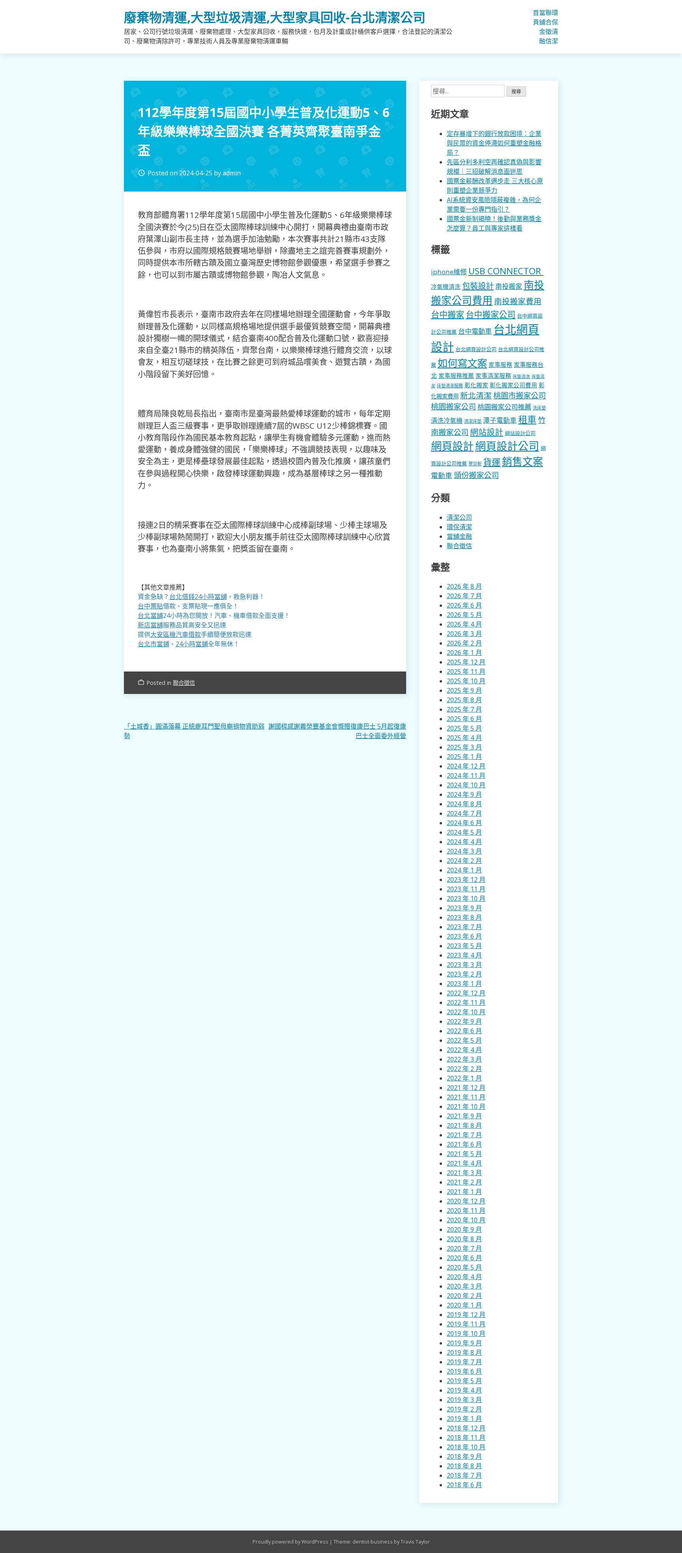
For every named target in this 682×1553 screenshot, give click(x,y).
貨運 (491, 462)
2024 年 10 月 (466, 785)
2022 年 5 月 (464, 1040)
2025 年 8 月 (464, 700)
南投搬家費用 (517, 301)
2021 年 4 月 (464, 1163)
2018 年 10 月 (466, 1447)
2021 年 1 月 (464, 1191)
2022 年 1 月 (464, 1078)
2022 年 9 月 (464, 1021)
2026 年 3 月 (464, 633)
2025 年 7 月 (464, 709)
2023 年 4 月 (464, 955)
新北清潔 (476, 395)
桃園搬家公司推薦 (504, 406)
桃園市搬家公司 (519, 395)
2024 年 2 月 (464, 860)
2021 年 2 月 (464, 1182)
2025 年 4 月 (464, 737)
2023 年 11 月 (466, 889)
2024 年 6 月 (464, 822)
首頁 (536, 17)
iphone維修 (449, 271)
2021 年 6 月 (464, 1144)
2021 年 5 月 (464, 1153)
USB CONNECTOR (505, 271)
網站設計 (486, 431)
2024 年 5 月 (464, 832)
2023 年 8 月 (464, 917)
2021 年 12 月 (466, 1087)
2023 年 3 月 (464, 964)
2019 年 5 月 (464, 1380)
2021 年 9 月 (464, 1116)
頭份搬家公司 (476, 475)
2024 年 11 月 (466, 775)
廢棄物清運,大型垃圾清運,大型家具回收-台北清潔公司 (274, 17)
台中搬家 (447, 314)
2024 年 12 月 (466, 766)
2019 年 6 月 (464, 1371)
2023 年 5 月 (464, 945)
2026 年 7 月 (464, 595)
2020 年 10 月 (466, 1220)
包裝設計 (478, 285)
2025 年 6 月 (464, 718)
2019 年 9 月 (464, 1343)
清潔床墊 (473, 421)
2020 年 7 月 (464, 1248)
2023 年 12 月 (466, 879)
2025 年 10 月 (466, 681)
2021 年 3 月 (464, 1172)
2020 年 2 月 (464, 1295)
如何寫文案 (462, 363)
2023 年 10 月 (466, 898)
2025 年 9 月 (464, 690)
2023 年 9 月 (464, 908)
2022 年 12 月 (466, 993)
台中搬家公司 (490, 314)
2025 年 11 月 (466, 671)
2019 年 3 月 (464, 1399)
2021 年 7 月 (464, 1135)
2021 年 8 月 (464, 1125)
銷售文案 (522, 462)
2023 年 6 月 (464, 936)
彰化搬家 (476, 385)
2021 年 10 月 (466, 1106)
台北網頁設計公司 (476, 349)
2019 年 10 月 (466, 1333)
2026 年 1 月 (464, 652)
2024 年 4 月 (464, 841)
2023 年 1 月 (464, 983)
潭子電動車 (500, 420)
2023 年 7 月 (464, 927)
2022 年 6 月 (464, 1031)
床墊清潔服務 (450, 386)
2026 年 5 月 (464, 614)
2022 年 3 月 (464, 1059)
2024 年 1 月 (464, 870)
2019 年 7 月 (464, 1362)
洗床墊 (539, 408)
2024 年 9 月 (464, 794)
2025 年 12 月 (466, 662)
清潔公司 (459, 517)
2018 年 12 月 (466, 1428)
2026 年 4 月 (464, 624)
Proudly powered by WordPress (291, 1541)
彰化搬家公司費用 (513, 385)
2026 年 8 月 (464, 586)
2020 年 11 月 (466, 1210)
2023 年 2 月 (464, 974)
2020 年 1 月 (464, 1305)
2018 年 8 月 (464, 1466)
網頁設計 (452, 446)
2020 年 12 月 (466, 1201)
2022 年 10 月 (466, 1012)
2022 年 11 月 (466, 1002)
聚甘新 (475, 464)
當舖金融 (542, 26)
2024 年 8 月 (464, 804)
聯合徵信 (548, 26)
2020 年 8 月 (464, 1239)
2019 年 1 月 (464, 1418)
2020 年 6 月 (464, 1258)
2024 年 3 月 (464, 851)
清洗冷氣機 (447, 420)
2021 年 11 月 (466, 1097)
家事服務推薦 (456, 375)
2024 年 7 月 (464, 813)
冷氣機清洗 (446, 286)
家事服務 (500, 364)
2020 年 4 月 (464, 1276)
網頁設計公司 (507, 446)
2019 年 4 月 (464, 1390)
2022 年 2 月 (464, 1068)
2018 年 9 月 (464, 1456)
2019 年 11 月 (466, 1324)
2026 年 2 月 (464, 643)
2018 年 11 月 (466, 1437)
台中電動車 (475, 331)
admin (232, 173)
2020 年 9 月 (464, 1229)
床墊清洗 (521, 376)
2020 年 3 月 (464, 1286)
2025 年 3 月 (464, 747)
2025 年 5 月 (464, 728)
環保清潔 (555, 26)
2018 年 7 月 (464, 1475)
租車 (527, 419)
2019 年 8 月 (464, 1352)
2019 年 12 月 (466, 1314)
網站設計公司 (520, 433)
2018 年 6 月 (464, 1484)
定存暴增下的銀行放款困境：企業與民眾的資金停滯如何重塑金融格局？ (494, 143)
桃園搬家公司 (453, 406)
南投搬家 (508, 286)
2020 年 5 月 (464, 1267)
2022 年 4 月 (464, 1049)
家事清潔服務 (493, 375)
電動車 (441, 475)
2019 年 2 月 (464, 1409)
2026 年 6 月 (464, 605)
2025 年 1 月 (464, 756)
